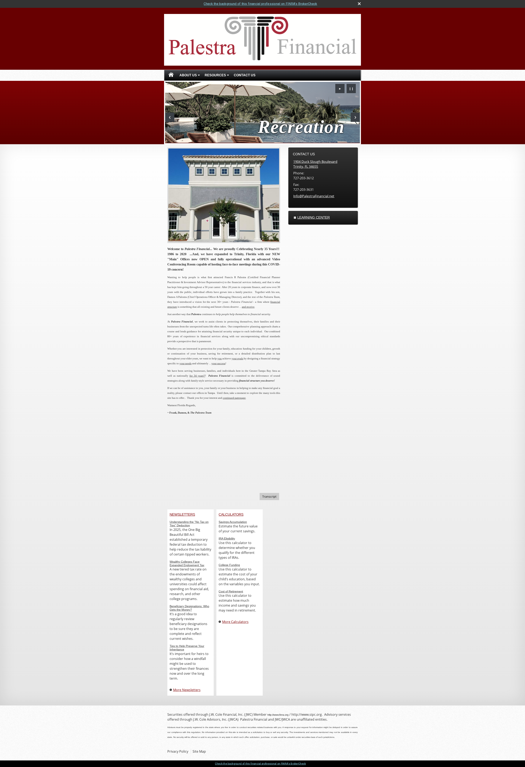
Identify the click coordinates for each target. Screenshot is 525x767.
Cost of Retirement (231, 591)
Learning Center (313, 217)
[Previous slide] (169, 117)
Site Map (199, 751)
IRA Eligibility (227, 538)
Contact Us (245, 75)
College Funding (229, 565)
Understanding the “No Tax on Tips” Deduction (189, 523)
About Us (188, 75)
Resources (215, 75)
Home (171, 75)
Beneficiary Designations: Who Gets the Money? (189, 608)
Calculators (231, 515)
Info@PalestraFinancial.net (313, 196)
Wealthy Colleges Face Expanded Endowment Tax (187, 563)
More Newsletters (187, 690)
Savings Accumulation (233, 522)
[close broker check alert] (359, 3)
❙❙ (351, 88)
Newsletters (182, 515)
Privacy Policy (177, 751)
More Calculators (235, 622)
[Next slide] (355, 117)
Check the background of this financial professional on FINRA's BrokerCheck (260, 4)
